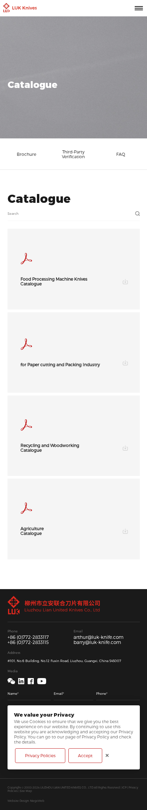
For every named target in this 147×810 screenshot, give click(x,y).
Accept (85, 755)
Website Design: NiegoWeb (26, 800)
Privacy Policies (40, 755)
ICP (124, 787)
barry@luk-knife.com (97, 642)
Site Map (26, 791)
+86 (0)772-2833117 (28, 637)
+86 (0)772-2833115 (28, 642)
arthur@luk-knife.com (98, 637)
